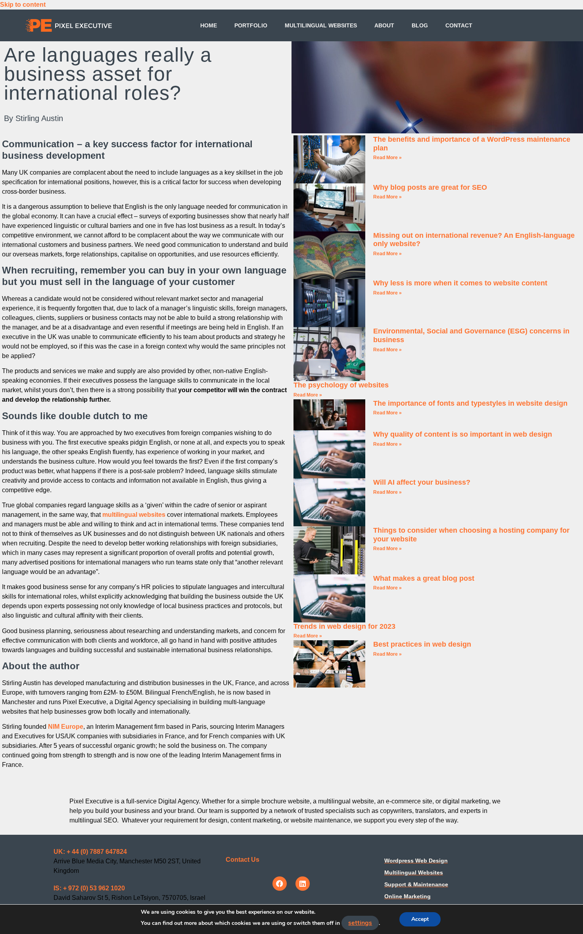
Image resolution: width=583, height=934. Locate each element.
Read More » (387, 157)
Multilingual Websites (321, 25)
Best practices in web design (422, 644)
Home (208, 25)
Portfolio (250, 25)
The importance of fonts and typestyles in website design (470, 403)
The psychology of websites (341, 385)
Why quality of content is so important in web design (462, 434)
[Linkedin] (302, 883)
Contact (458, 25)
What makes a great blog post (423, 578)
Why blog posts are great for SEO (430, 187)
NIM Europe (65, 726)
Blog (420, 25)
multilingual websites (133, 514)
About (384, 25)
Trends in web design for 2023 (344, 626)
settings (360, 923)
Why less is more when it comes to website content (460, 283)
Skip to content (23, 4)
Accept (420, 919)
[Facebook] (279, 883)
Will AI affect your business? (421, 482)
